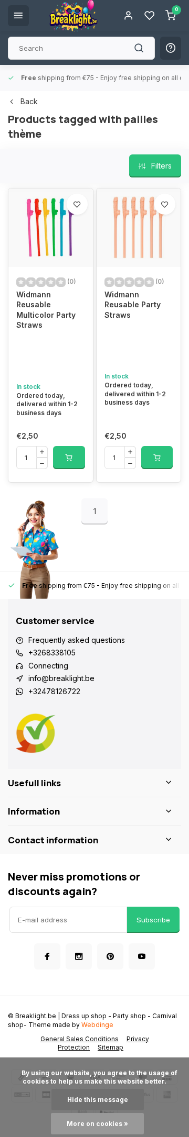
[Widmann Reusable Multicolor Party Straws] (50, 227)
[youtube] (142, 956)
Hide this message (97, 1099)
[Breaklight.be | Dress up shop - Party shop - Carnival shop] (73, 15)
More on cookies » (97, 1124)
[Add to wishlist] (77, 204)
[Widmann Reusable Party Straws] (139, 227)
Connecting (48, 665)
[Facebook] (47, 956)
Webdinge (97, 1025)
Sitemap (110, 1047)
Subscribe (153, 920)
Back (29, 101)
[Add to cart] (69, 457)
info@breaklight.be (61, 678)
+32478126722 (54, 691)
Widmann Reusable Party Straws (132, 304)
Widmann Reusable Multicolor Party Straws (46, 310)
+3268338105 (52, 652)
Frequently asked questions (76, 640)
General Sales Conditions (79, 1039)
